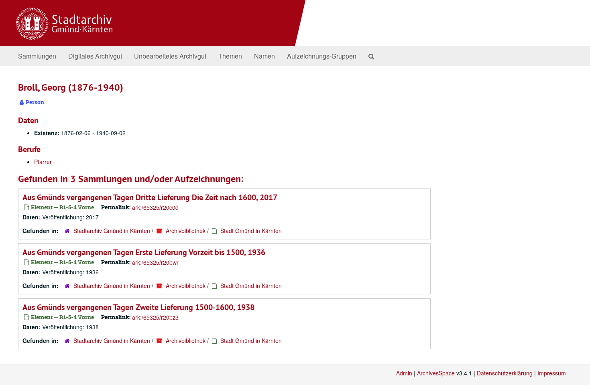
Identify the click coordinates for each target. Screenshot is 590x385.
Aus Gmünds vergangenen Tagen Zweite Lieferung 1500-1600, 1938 (138, 307)
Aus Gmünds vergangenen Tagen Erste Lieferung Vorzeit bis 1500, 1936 (143, 252)
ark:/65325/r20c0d (155, 207)
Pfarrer (43, 162)
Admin (404, 373)
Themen (230, 56)
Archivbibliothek (185, 231)
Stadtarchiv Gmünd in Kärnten (111, 231)
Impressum (551, 373)
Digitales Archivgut (95, 56)
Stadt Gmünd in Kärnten (251, 231)
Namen (264, 56)
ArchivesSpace (436, 373)
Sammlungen (37, 56)
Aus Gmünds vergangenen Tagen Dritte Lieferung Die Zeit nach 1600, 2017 (149, 197)
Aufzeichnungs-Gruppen (321, 56)
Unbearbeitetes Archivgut (170, 56)
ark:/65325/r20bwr (155, 262)
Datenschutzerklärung (505, 373)
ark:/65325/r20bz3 (155, 317)
